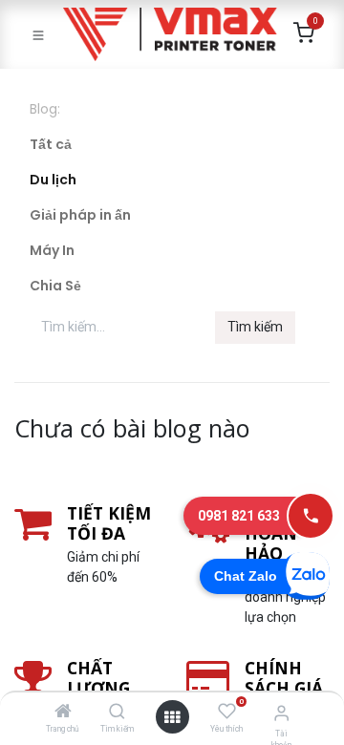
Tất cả (51, 144)
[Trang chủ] (63, 712)
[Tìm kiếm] (117, 712)
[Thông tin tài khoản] (281, 713)
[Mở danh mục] (172, 717)
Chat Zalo (245, 576)
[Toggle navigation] (38, 34)
